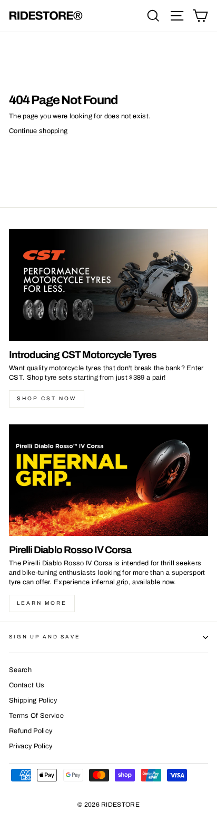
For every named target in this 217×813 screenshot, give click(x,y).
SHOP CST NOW (46, 398)
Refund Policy (30, 731)
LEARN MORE (42, 603)
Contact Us (26, 685)
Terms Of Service (36, 715)
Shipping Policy (33, 700)
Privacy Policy (30, 746)
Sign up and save (44, 636)
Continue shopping (38, 131)
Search (20, 670)
